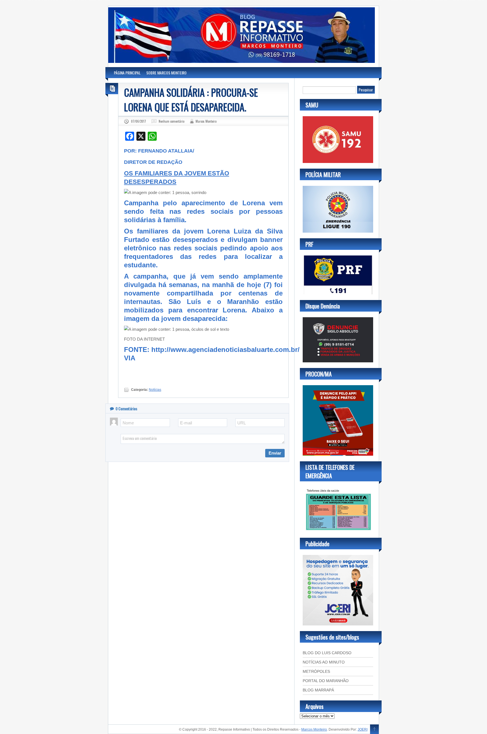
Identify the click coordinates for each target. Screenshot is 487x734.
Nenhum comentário (171, 121)
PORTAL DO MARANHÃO (326, 680)
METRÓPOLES (316, 671)
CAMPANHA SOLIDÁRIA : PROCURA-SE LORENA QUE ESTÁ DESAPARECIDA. (191, 99)
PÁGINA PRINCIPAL (127, 73)
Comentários (126, 408)
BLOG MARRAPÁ (318, 690)
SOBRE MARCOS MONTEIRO (166, 73)
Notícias (155, 390)
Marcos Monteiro (206, 121)
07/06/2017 (138, 121)
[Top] (374, 729)
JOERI (363, 729)
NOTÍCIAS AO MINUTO (324, 662)
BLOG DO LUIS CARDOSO (327, 653)
